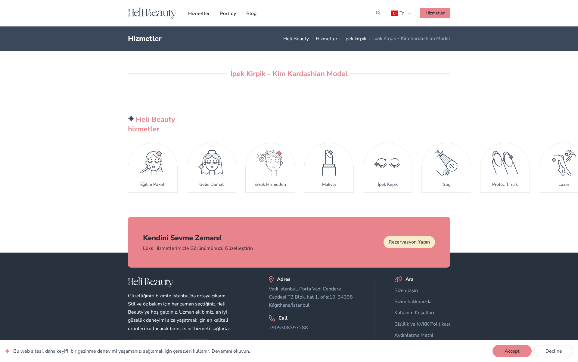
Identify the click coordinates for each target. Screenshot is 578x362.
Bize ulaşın (406, 290)
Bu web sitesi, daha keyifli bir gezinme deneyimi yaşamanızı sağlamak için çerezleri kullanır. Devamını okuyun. (131, 351)
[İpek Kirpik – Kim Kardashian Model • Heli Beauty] (152, 13)
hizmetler (435, 13)
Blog (251, 13)
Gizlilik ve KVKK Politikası (422, 324)
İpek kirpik (355, 38)
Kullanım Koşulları (414, 312)
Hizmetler (199, 13)
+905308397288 (288, 327)
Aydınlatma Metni (413, 335)
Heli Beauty (296, 38)
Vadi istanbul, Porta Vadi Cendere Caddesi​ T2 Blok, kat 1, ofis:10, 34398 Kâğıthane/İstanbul (311, 297)
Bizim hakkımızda (412, 301)
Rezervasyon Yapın (409, 242)
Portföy (228, 13)
